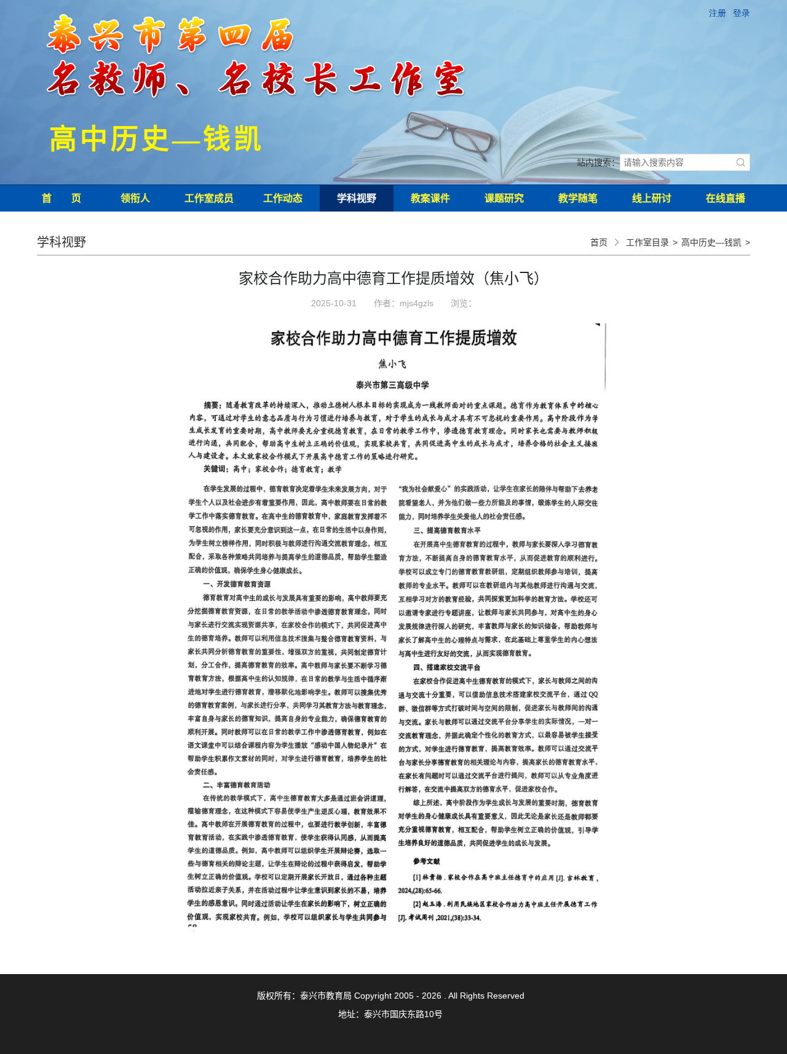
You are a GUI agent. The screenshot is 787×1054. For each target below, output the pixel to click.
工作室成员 (209, 198)
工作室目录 (647, 242)
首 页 (61, 198)
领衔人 (135, 198)
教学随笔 (578, 198)
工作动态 (283, 198)
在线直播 (725, 198)
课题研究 (504, 198)
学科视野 (356, 198)
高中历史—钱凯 (711, 242)
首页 (598, 242)
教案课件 (430, 198)
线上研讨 (651, 198)
